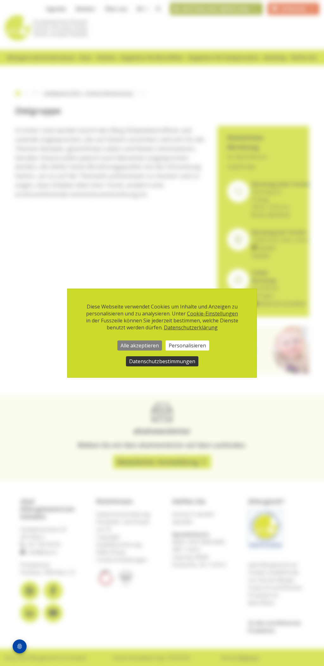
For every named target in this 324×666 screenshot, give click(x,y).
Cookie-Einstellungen (212, 313)
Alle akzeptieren (140, 345)
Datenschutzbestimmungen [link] (162, 361)
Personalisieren (187, 345)
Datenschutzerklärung (191, 327)
